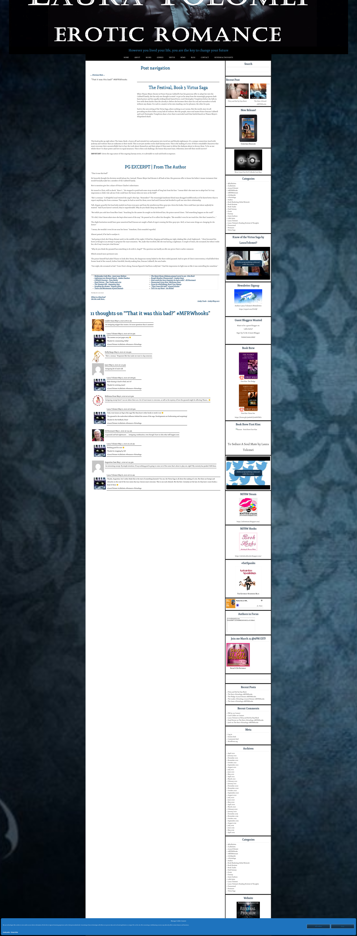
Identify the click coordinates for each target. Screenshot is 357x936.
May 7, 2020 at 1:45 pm (125, 462)
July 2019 (231, 825)
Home (126, 57)
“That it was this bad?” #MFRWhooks (109, 79)
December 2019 (233, 814)
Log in (230, 734)
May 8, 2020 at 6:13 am (126, 475)
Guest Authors (233, 216)
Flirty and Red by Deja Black (237, 101)
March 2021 (231, 779)
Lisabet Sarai (110, 321)
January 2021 (232, 784)
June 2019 (231, 828)
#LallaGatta (231, 186)
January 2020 (232, 811)
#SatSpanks (232, 195)
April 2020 (231, 804)
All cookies (318, 926)
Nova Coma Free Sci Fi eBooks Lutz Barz (248, 172)
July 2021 (231, 770)
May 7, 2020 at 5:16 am (126, 444)
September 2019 (233, 821)
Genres (160, 57)
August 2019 (232, 823)
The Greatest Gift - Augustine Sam (107, 284)
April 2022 (231, 753)
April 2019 (231, 832)
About (137, 57)
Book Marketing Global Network (239, 202)
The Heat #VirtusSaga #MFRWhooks (240, 694)
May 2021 (231, 774)
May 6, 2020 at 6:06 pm (127, 409)
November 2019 (233, 816)
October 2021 (232, 763)
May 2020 (231, 802)
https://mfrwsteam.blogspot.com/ (248, 522)
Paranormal (232, 225)
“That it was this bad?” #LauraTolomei (165, 286)
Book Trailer (232, 207)
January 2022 (232, 756)
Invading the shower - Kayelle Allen (107, 286)
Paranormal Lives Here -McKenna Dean (166, 282)
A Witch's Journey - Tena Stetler (106, 280)
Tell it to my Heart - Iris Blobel (162, 288)
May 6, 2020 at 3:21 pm (117, 365)
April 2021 (231, 777)
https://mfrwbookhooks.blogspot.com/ (248, 556)
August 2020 (232, 795)
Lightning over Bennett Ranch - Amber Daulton (112, 278)
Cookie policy (6, 932)
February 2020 (233, 809)
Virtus (172, 57)
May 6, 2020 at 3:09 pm (122, 352)
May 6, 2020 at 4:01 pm (125, 396)
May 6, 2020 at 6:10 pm (126, 334)
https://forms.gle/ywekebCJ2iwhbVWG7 (248, 417)
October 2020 (232, 791)
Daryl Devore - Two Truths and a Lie (107, 282)
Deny (342, 926)
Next (102, 75)
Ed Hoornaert (110, 431)
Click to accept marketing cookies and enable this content (248, 263)
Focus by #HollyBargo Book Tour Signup (166, 284)
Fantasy (230, 214)
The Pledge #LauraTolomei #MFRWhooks (242, 697)
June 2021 (231, 772)
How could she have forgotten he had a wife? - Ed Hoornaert (173, 280)
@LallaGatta (232, 183)
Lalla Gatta (231, 218)
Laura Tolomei (233, 221)
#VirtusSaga (232, 197)
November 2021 (233, 760)
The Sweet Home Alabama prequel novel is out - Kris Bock (172, 276)
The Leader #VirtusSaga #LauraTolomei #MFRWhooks (246, 699)
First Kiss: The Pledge (248, 381)
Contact (205, 57)
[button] (269, 84)
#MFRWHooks (233, 190)
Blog (193, 57)
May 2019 (231, 830)
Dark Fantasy (232, 209)
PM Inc (230, 713)
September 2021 (233, 765)
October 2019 (232, 818)
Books (148, 57)
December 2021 (233, 758)
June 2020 (231, 800)
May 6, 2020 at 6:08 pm (127, 378)
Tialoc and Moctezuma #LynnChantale (108, 288)
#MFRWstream (233, 193)
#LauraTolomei (233, 188)
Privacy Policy (14, 932)
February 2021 (232, 781)
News (183, 57)
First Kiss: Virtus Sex (248, 413)
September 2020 (233, 793)
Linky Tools (201, 301)
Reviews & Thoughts (223, 57)
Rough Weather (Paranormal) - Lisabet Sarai (167, 278)
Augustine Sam (110, 462)
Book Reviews (232, 204)
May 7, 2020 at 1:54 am (123, 431)
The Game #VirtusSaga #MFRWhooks (240, 701)
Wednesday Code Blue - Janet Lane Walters (110, 276)
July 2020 (231, 797)
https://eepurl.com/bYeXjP (248, 309)
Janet (107, 365)
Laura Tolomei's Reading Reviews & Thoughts (243, 223)
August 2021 (232, 767)
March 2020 (232, 807)
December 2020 (233, 786)
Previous (94, 75)
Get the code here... (98, 299)
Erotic (230, 211)
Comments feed (233, 739)
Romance (231, 228)
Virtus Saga (231, 230)
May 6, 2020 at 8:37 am (123, 321)
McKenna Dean (110, 396)
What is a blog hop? (98, 297)
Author (230, 200)
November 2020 (233, 788)
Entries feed (232, 737)
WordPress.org (233, 741)
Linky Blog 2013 (213, 301)
